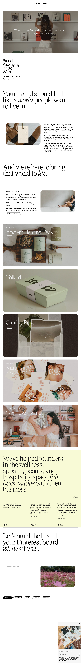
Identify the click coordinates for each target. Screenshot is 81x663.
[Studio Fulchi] (40, 3)
